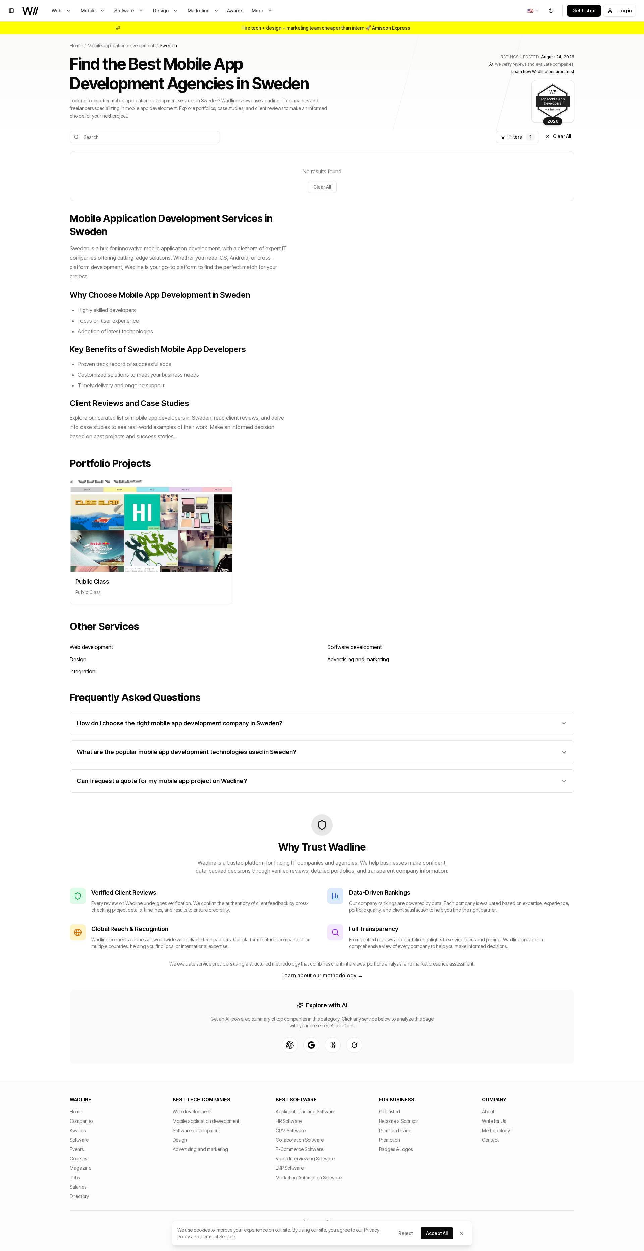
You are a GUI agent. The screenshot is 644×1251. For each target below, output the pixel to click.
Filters (520, 137)
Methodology (496, 1130)
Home (76, 45)
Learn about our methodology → (322, 975)
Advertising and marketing (358, 659)
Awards (235, 10)
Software (124, 10)
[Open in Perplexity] (333, 1045)
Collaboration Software (300, 1140)
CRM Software (291, 1130)
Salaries (78, 1187)
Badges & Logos (396, 1149)
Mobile (88, 10)
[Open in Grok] (354, 1045)
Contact (490, 1140)
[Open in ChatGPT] (290, 1045)
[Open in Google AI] (311, 1045)
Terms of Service (217, 1236)
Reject (405, 1233)
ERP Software (290, 1168)
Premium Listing (395, 1130)
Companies (81, 1121)
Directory (79, 1196)
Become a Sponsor (398, 1121)
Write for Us (494, 1121)
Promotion (389, 1140)
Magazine (80, 1168)
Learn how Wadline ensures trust (542, 71)
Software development (354, 647)
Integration (82, 671)
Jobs (75, 1177)
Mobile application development (121, 45)
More (257, 10)
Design (161, 10)
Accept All (437, 1233)
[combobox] (533, 11)
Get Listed (584, 10)
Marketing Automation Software (309, 1177)
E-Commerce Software (299, 1149)
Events (77, 1149)
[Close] (461, 1233)
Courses (78, 1158)
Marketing (198, 10)
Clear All (562, 136)
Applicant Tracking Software (305, 1111)
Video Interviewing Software (305, 1158)
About (488, 1111)
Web (57, 10)
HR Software (289, 1121)
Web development (91, 647)
